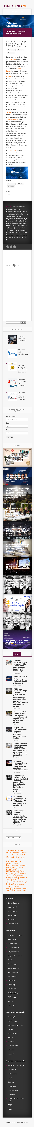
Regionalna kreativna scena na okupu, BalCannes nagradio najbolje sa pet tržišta (18, 530)
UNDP (19, 890)
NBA (7, 875)
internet (21, 867)
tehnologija (19, 888)
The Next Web (13, 1090)
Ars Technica (12, 1021)
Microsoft (17, 873)
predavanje (21, 875)
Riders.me (11, 919)
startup (10, 886)
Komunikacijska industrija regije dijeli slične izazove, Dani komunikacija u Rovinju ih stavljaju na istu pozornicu (17, 548)
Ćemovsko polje (13, 903)
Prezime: (9, 430)
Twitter (14, 246)
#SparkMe (11, 850)
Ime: (7, 423)
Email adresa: (11, 417)
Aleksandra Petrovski (15, 935)
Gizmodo (11, 1042)
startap (10, 883)
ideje (7, 867)
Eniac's (10, 960)
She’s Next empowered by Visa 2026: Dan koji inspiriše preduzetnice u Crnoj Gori (17, 603)
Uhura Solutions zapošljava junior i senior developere (22, 367)
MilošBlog (11, 985)
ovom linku (12, 150)
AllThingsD (11, 1017)
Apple (14, 852)
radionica (23, 877)
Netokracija (12, 989)
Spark (8, 879)
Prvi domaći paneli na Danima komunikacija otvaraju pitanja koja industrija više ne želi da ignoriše (16, 620)
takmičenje (11, 888)
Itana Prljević (12, 907)
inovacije (14, 867)
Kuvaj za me (12, 915)
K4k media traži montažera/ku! (23, 352)
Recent (17, 654)
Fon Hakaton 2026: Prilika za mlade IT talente (17, 641)
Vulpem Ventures (12, 119)
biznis (17, 852)
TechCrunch (12, 1086)
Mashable (11, 1054)
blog (21, 852)
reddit (10, 1078)
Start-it (10, 1001)
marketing (10, 873)
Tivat (7, 890)
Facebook (11, 246)
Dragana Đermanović (15, 956)
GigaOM (10, 1037)
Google (7, 246)
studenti (17, 886)
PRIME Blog (12, 997)
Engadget (11, 1029)
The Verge (11, 1094)
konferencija (13, 869)
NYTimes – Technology (16, 1066)
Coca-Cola (9, 855)
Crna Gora (18, 854)
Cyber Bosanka (13, 943)
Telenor (24, 888)
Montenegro (23, 873)
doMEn (21, 859)
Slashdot (11, 1082)
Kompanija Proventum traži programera (22, 382)
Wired (10, 1109)
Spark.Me (15, 879)
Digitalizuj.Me (13, 857)
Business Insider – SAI (15, 1025)
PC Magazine (12, 1074)
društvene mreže (14, 861)
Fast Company (12, 1033)
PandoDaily (12, 1070)
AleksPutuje (12, 939)
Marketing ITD (13, 976)
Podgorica (13, 875)
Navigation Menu (18, 12)
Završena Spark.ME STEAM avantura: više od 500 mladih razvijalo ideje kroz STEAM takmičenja (17, 457)
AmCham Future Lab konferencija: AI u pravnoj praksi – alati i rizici (17, 477)
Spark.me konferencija (16, 881)
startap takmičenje (19, 884)
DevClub (13, 59)
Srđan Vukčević (13, 924)
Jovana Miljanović (14, 968)
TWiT (10, 1105)
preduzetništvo (12, 877)
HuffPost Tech (13, 1046)
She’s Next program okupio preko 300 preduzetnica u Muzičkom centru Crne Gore (17, 567)
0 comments (20, 46)
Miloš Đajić (11, 981)
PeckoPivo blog (13, 993)
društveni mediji (12, 863)
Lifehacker (11, 1050)
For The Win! (12, 964)
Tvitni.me (11, 1005)
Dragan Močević (13, 948)
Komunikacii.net (13, 972)
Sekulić (8, 77)
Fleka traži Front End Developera (22, 338)
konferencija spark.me (15, 871)
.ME (17, 850)
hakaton (24, 865)
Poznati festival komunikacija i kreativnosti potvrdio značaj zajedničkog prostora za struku (15, 511)
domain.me (14, 859)
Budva (25, 852)
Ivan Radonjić (12, 911)
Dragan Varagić (13, 952)
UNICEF (23, 890)
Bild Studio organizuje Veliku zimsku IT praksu (22, 396)
